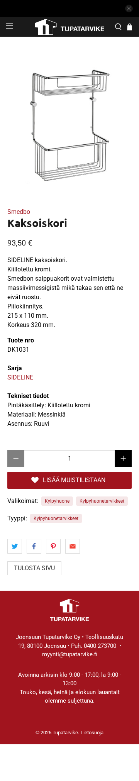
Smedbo (18, 211)
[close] (129, 8)
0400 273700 (100, 645)
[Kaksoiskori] (69, 122)
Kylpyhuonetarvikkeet (102, 501)
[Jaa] (14, 546)
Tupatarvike (65, 732)
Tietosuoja (91, 732)
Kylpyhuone (57, 501)
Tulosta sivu (34, 568)
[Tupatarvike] (69, 27)
